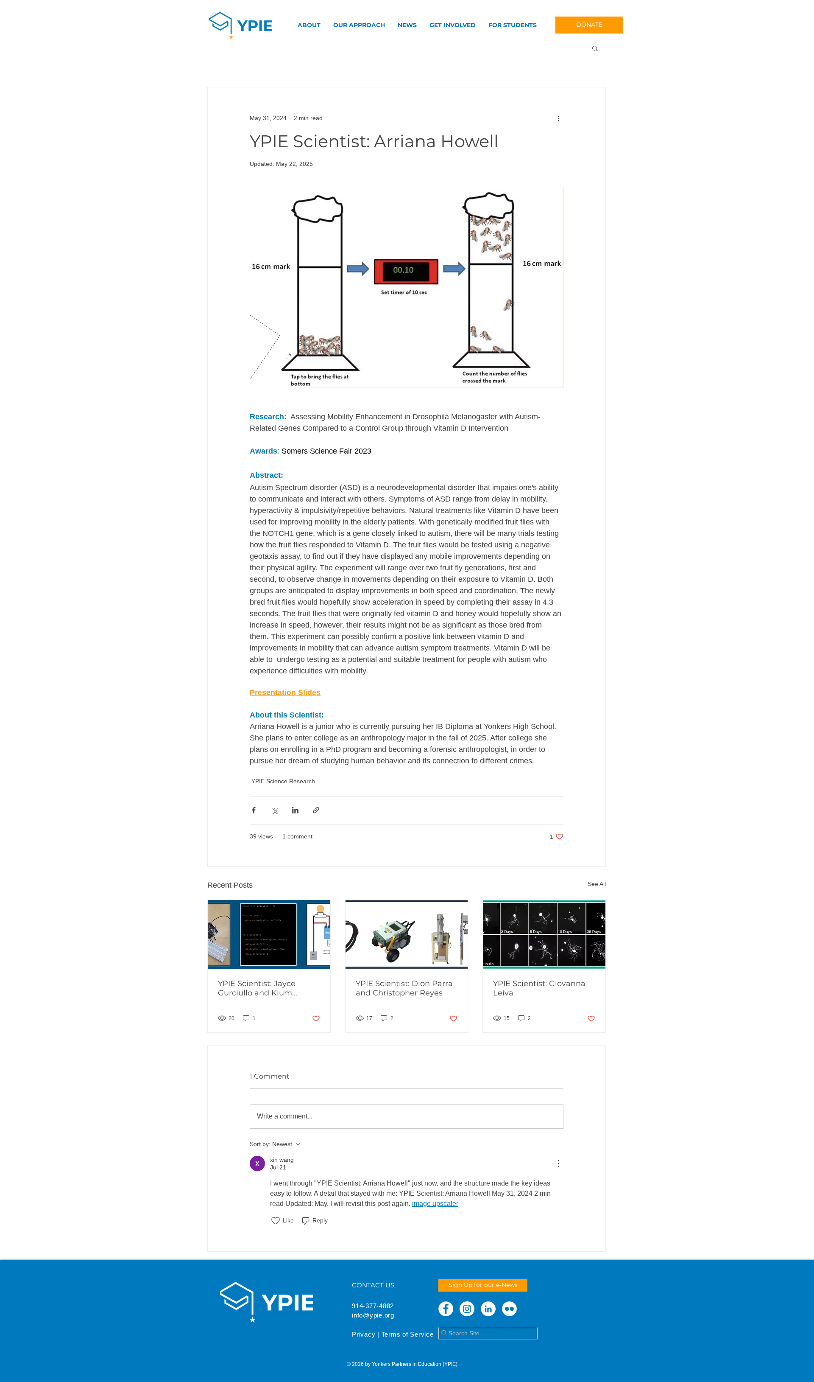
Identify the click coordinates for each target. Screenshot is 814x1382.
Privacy (363, 1334)
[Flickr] (509, 1308)
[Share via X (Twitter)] (274, 810)
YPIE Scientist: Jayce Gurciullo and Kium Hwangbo (256, 988)
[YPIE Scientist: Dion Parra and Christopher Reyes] (407, 934)
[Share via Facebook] (254, 810)
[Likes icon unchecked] (275, 1221)
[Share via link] (316, 810)
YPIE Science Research (283, 781)
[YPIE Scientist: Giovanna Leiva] (544, 934)
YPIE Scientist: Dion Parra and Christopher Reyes (404, 988)
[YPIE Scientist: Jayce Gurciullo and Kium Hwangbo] (269, 934)
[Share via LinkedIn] (295, 810)
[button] (595, 48)
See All (597, 883)
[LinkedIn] (488, 1308)
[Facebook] (445, 1308)
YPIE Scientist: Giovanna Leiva (539, 988)
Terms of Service (408, 1334)
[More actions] (558, 118)
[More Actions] (558, 1163)
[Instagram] (467, 1308)
